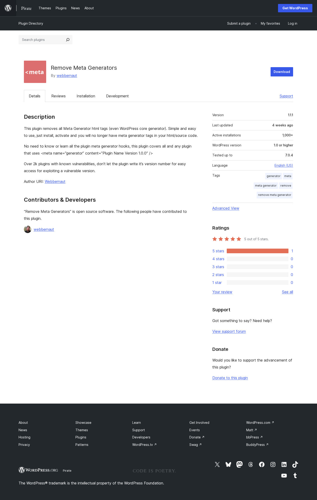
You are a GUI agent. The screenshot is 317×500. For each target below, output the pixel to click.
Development (117, 96)
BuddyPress (257, 445)
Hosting (24, 437)
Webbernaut (55, 181)
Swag (195, 445)
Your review (222, 291)
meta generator (266, 185)
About (23, 422)
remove (285, 185)
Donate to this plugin (230, 377)
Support (286, 96)
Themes (81, 430)
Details (34, 96)
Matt (251, 430)
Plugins (80, 437)
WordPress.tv (144, 445)
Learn (136, 422)
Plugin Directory (31, 23)
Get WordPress (295, 8)
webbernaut (67, 75)
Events (194, 430)
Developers (141, 437)
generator (274, 176)
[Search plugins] (67, 39)
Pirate (67, 470)
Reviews (58, 96)
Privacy (24, 445)
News (23, 430)
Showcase (83, 422)
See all (287, 291)
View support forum (229, 331)
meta (287, 176)
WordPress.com (260, 422)
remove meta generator (274, 195)
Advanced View (225, 208)
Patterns (81, 445)
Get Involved (199, 422)
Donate (197, 437)
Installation (86, 96)
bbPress (254, 437)
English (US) (284, 165)
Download (282, 72)
